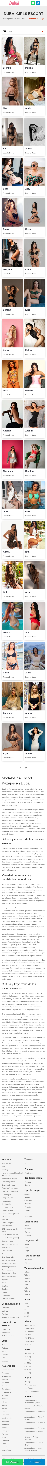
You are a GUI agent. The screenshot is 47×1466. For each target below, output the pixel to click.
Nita (27, 552)
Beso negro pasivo (9, 1267)
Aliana (6, 552)
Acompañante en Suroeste (34, 1428)
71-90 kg (27, 1373)
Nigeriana (5, 1424)
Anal (3, 1166)
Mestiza (5, 1361)
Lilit (5, 592)
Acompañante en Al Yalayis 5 (34, 1424)
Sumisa (4, 1289)
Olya (27, 511)
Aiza (27, 592)
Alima (28, 673)
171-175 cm (29, 1338)
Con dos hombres (8, 1299)
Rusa (4, 1437)
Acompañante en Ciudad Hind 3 (33, 1444)
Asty (27, 189)
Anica (6, 350)
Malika (28, 350)
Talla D (27, 1282)
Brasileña (5, 1383)
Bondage (5, 1170)
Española (5, 1440)
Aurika (28, 148)
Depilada (27, 1182)
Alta (25, 1213)
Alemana (5, 1399)
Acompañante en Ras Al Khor (33, 1432)
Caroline (7, 713)
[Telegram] (38, 3)
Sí (25, 1164)
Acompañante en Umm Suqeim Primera (33, 1449)
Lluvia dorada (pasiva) (10, 1238)
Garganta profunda (9, 1198)
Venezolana (6, 1450)
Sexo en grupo (7, 1241)
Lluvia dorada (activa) (10, 1234)
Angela (29, 713)
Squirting (5, 1279)
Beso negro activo (9, 1263)
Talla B (27, 1275)
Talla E (27, 1285)
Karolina (29, 471)
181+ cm (27, 1344)
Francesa (5, 1395)
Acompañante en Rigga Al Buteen (34, 1418)
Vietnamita (28, 1159)
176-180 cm (29, 1341)
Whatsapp (14, 1462)
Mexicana (5, 1415)
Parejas (5, 1314)
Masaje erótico (7, 1211)
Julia (5, 511)
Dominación (6, 1204)
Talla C (27, 1278)
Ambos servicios (8, 1336)
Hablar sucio (6, 1201)
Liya (5, 108)
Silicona (27, 1263)
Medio (26, 1247)
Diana (6, 229)
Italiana (4, 1405)
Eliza (27, 310)
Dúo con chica (7, 1207)
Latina (4, 1358)
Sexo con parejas (8, 1182)
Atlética (27, 1194)
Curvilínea (28, 1200)
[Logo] (14, 3)
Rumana (5, 1434)
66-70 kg (27, 1369)
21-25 (26, 1306)
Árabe (4, 1345)
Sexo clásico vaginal (9, 1179)
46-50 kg (27, 1357)
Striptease (6, 1286)
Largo (26, 1251)
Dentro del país (30, 1385)
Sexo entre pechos (9, 1273)
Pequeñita (28, 1217)
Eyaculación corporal (10, 1191)
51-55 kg (27, 1360)
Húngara (5, 1402)
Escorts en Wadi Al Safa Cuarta (33, 1407)
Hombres (5, 1308)
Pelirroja (27, 1235)
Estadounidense (8, 1370)
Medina (6, 632)
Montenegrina (7, 1418)
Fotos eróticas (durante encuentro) (11, 1215)
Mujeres (5, 1311)
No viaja (27, 1382)
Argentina (5, 1373)
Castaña (27, 1229)
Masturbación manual (10, 1244)
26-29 (26, 1310)
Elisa (5, 189)
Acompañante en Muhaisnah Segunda (32, 1401)
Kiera (28, 229)
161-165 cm (29, 1332)
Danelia (29, 390)
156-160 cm (29, 1328)
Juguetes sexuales (9, 1276)
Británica (5, 1386)
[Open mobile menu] (43, 3)
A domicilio (6, 1333)
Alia (27, 632)
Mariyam (7, 269)
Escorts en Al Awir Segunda (31, 1438)
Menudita (28, 1204)
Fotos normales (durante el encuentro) (12, 1174)
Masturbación (7, 1251)
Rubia (26, 1226)
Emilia (6, 673)
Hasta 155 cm (29, 1325)
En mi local (6, 1329)
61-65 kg (27, 1366)
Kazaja (4, 1408)
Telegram (36, 1462)
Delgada (27, 1207)
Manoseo (5, 1219)
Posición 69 (6, 1163)
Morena (27, 1232)
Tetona (27, 1197)
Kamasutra (6, 1247)
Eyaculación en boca (10, 1188)
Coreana (5, 1411)
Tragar (4, 1292)
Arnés (4, 1283)
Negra (4, 1351)
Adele (28, 108)
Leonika (7, 68)
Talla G (27, 1291)
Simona (7, 310)
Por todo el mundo (31, 1391)
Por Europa (28, 1388)
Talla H (27, 1294)
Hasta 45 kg (29, 1353)
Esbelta (27, 1210)
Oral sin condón (8, 1257)
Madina (29, 68)
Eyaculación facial (8, 1185)
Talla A (26, 1272)
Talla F (27, 1288)
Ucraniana (6, 1447)
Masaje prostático (8, 1260)
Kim (5, 148)
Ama (3, 1254)
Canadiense (6, 1389)
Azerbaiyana (6, 1376)
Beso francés (7, 1226)
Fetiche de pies (7, 1223)
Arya (5, 753)
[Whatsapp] (33, 3)
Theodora (8, 471)
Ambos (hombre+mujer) (11, 1317)
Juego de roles (7, 1270)
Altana (28, 753)
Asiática (5, 1348)
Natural (27, 1185)
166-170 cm (29, 1335)
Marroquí (5, 1421)
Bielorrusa (6, 1379)
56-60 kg (27, 1363)
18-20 (26, 1303)
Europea (5, 1354)
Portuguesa (6, 1431)
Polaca (4, 1428)
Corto (26, 1244)
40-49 (26, 1316)
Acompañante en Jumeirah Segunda (34, 1413)
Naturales (28, 1260)
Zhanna (29, 431)
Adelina (7, 431)
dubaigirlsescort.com (11, 19)
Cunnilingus (6, 1195)
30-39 (26, 1313)
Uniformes (6, 1295)
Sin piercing (28, 1173)
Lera (5, 390)
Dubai (23, 19)
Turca (4, 1444)
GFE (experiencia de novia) (10, 1230)
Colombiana (6, 1392)
